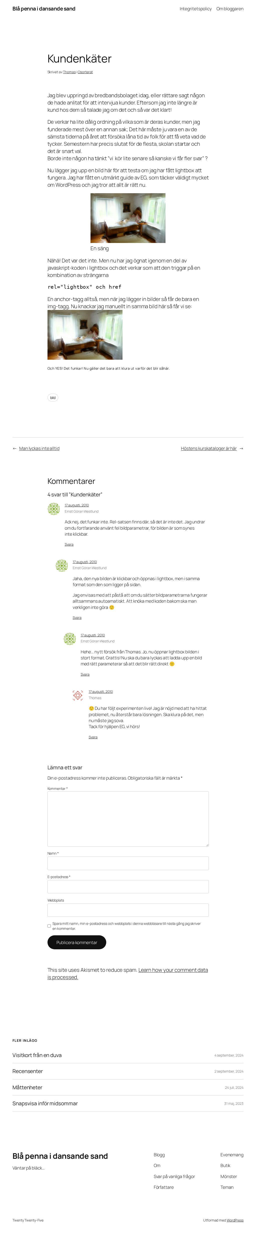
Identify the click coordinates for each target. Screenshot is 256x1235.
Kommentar (58, 788)
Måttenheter (27, 1087)
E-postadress (59, 876)
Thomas (69, 71)
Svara (69, 544)
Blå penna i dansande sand (44, 8)
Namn (53, 853)
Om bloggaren (230, 8)
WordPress (235, 1220)
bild (53, 397)
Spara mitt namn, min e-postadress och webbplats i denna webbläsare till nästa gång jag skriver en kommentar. (126, 926)
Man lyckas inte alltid (39, 448)
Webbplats (56, 900)
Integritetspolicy (196, 8)
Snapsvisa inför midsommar (45, 1103)
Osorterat (85, 71)
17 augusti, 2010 (77, 505)
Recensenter (27, 1071)
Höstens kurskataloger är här (209, 448)
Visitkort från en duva (37, 1055)
